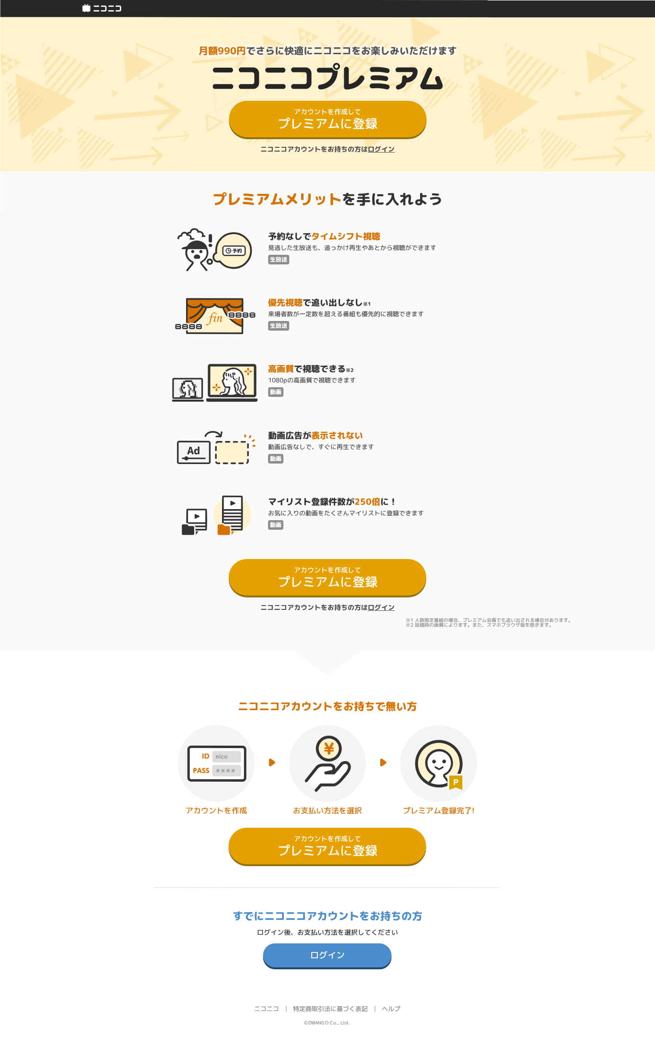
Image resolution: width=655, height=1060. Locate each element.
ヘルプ (391, 1008)
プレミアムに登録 (327, 119)
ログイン (381, 149)
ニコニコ (266, 1008)
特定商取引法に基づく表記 (330, 1008)
